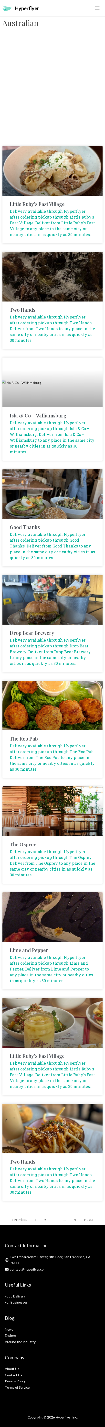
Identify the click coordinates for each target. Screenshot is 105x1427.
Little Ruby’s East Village (37, 204)
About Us (12, 1369)
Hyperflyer (27, 8)
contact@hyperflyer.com (28, 1269)
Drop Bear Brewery (32, 632)
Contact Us (13, 1375)
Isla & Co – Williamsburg (38, 415)
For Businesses (16, 1302)
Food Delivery (15, 1296)
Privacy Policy (15, 1381)
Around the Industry (20, 1342)
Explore (10, 1335)
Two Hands (22, 309)
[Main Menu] (97, 8)
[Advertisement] (52, 89)
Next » (89, 1219)
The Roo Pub (24, 738)
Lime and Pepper (29, 950)
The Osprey (23, 844)
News (9, 1329)
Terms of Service (17, 1387)
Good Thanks (25, 527)
